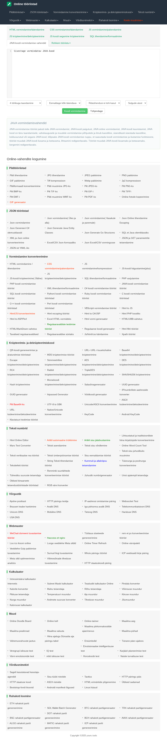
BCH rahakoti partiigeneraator (99, 718)
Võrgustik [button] (14, 20)
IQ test (49, 650)
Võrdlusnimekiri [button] (84, 20)
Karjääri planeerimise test (132, 650)
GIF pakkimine (17, 180)
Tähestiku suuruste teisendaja (25, 475)
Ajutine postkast (17, 501)
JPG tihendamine (55, 175)
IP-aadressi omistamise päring (100, 501)
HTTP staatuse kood (20, 682)
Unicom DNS (16, 512)
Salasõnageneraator (95, 384)
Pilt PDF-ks (90, 196)
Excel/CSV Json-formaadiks (61, 242)
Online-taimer (91, 621)
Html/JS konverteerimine (22, 313)
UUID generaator (130, 384)
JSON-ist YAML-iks (19, 248)
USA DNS (14, 517)
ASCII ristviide (53, 682)
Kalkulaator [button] (51, 20)
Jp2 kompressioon (131, 180)
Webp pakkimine (93, 180)
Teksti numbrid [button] (145, 12)
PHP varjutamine (130, 278)
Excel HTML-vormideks (58, 319)
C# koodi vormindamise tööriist (100, 288)
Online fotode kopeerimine (135, 196)
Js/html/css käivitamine (96, 334)
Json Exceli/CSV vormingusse (99, 242)
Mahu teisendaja (55, 589)
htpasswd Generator (57, 394)
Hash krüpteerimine (19, 384)
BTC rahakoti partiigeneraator (99, 708)
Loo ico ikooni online (20, 543)
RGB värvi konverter (57, 485)
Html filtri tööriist (129, 329)
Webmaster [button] (32, 20)
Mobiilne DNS (53, 512)
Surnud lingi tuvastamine (59, 553)
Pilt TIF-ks (52, 191)
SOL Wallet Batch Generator (61, 708)
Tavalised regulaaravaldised (23, 334)
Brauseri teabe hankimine (22, 506)
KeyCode (89, 414)
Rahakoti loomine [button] (108, 20)
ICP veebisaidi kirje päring (135, 553)
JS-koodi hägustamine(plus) (136, 268)
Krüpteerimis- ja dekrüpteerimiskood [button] (112, 12)
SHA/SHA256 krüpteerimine (135, 374)
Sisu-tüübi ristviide (56, 676)
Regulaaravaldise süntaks (60, 334)
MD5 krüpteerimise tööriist (60, 354)
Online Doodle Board (20, 621)
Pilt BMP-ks (15, 191)
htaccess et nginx (55, 538)
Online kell (52, 621)
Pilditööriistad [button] (16, 12)
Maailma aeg (128, 621)
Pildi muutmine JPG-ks (58, 186)
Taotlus (88, 676)
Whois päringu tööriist (95, 553)
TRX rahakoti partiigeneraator (136, 708)
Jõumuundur (128, 599)
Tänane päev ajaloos (132, 641)
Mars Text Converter (20, 445)
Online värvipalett (130, 543)
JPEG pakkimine (92, 175)
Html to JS (126, 308)
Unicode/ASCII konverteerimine (100, 404)
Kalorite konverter (18, 589)
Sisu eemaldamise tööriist (97, 455)
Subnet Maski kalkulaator (59, 583)
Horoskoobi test (91, 656)
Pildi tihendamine (18, 175)
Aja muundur (91, 594)
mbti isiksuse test (55, 656)
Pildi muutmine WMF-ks (59, 196)
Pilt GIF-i (88, 191)
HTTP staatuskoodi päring (97, 563)
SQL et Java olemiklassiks (135, 232)
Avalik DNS (52, 506)
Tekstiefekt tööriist (18, 465)
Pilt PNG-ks (127, 186)
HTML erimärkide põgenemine (100, 682)
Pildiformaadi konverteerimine (24, 186)
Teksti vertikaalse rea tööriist (24, 455)
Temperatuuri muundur (58, 594)
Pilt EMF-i (14, 196)
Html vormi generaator (96, 319)
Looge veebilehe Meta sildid (61, 543)
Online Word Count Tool (133, 445)
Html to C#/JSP (92, 313)
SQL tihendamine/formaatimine (106, 36)
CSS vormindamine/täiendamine (66, 29)
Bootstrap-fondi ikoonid (21, 687)
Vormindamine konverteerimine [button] (69, 12)
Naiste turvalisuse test (131, 656)
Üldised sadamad (130, 682)
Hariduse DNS (129, 512)
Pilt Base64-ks (16, 404)
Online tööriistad (25, 4)
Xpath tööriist (128, 334)
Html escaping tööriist (57, 313)
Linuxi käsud (90, 687)
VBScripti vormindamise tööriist (100, 308)
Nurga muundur (17, 599)
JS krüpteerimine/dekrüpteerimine (26, 36)
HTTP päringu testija (57, 501)
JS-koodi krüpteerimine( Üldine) (25, 278)
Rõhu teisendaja (92, 589)
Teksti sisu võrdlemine (95, 445)
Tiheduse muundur (94, 599)
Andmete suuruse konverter (61, 599)
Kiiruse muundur (130, 594)
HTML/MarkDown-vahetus (23, 329)
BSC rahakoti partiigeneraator (24, 718)
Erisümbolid (90, 641)
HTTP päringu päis (131, 676)
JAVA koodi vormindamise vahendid (27, 43)
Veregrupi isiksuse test (21, 650)
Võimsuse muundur (131, 589)
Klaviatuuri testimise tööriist (23, 419)
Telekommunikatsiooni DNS (135, 506)
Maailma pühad (129, 631)
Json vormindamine (19, 222)
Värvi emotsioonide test (21, 656)
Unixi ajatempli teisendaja (134, 475)
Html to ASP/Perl (18, 319)
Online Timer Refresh (95, 543)
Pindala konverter (130, 583)
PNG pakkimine (129, 175)
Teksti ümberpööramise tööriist (62, 455)
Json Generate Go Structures (99, 232)
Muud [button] (66, 20)
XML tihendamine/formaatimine (62, 288)
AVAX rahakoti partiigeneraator (137, 718)
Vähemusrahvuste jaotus (22, 641)
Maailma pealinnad (19, 631)
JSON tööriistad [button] (38, 12)
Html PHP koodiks (130, 313)
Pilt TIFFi (126, 191)
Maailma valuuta (55, 631)
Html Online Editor (19, 440)
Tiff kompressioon (55, 180)
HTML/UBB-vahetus (131, 319)
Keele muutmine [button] (132, 20)
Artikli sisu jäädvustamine (97, 440)
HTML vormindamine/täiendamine (26, 29)
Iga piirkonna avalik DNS (97, 506)
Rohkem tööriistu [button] (60, 43)
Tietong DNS (91, 512)
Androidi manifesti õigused (60, 687)
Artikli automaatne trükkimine (61, 440)
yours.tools (92, 735)
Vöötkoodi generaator (95, 394)
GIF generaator (17, 202)
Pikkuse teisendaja (19, 594)
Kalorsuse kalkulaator (20, 605)
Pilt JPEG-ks (90, 186)
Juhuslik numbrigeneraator (98, 475)
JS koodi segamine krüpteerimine (67, 36)
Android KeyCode (130, 414)
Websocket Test (129, 501)
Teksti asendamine (56, 445)
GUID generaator (18, 394)
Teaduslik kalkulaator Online (98, 583)
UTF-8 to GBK (54, 404)
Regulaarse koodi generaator (99, 329)
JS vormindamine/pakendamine (105, 29)
